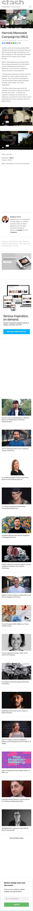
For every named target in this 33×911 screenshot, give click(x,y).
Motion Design (13, 244)
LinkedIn (19, 230)
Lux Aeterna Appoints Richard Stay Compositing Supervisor (13, 507)
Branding (26, 241)
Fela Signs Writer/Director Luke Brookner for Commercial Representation (15, 800)
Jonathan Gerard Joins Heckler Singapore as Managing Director (16, 536)
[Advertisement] (16, 192)
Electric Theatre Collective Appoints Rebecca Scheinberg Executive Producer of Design (16, 741)
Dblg (24, 244)
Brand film (18, 241)
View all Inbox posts (16, 838)
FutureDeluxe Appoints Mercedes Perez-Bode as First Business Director (15, 478)
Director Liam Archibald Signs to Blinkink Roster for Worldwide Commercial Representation (15, 419)
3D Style (11, 241)
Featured (4, 244)
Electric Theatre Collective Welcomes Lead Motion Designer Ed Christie (16, 596)
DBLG (12, 158)
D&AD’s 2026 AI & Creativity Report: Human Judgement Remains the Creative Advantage (16, 566)
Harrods (15, 246)
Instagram (13, 232)
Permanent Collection (11, 7)
